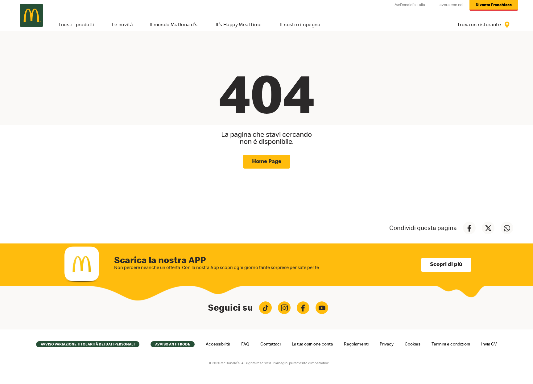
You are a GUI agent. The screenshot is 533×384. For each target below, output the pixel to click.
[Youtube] (322, 307)
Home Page (266, 161)
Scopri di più (446, 264)
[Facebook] (303, 307)
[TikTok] (265, 307)
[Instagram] (284, 307)
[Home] (31, 15)
